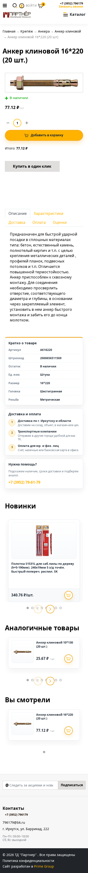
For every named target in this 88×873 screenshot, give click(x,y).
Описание (17, 213)
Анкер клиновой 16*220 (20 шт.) (54, 716)
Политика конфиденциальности (28, 860)
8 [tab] (60, 608)
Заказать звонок (71, 6)
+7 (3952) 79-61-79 (24, 482)
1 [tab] (28, 608)
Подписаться (72, 785)
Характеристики (48, 213)
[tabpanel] (44, 561)
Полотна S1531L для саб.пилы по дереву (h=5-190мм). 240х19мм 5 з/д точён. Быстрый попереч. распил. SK (42, 567)
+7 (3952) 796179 (71, 3)
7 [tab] (56, 608)
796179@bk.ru (14, 823)
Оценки (60, 222)
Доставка (16, 222)
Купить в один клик (32, 166)
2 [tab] (32, 608)
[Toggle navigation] (6, 5)
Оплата (39, 222)
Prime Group (44, 866)
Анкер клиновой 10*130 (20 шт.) (54, 644)
